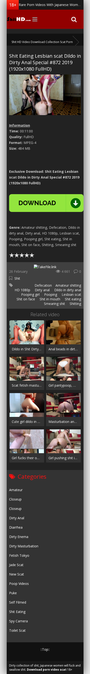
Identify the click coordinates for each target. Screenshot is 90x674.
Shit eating (72, 299)
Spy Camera (18, 621)
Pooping (50, 294)
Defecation (43, 285)
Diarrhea (16, 527)
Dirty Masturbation (23, 546)
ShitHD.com (19, 19)
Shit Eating (17, 611)
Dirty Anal (16, 518)
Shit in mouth (49, 299)
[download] (46, 203)
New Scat (16, 574)
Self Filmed (17, 602)
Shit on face (25, 299)
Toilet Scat (17, 630)
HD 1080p (22, 290)
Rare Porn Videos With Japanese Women (50, 4)
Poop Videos (19, 583)
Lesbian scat (71, 294)
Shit (17, 278)
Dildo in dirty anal (67, 290)
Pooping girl (30, 294)
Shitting (75, 303)
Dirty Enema (18, 536)
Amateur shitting (68, 285)
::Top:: (45, 649)
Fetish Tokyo (19, 555)
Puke (13, 593)
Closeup (15, 499)
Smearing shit (54, 303)
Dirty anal (42, 290)
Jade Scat (16, 565)
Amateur (16, 490)
